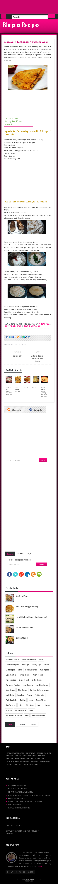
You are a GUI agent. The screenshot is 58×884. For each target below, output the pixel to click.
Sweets (31, 710)
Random (10, 724)
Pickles (29, 695)
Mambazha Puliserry (17, 789)
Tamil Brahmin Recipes (14, 715)
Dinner (20, 669)
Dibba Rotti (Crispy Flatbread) (27, 606)
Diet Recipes (10, 669)
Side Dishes (30, 705)
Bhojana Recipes (21, 24)
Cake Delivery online (29, 659)
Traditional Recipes (38, 715)
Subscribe (10, 554)
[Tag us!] (26, 337)
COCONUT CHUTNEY (26, 825)
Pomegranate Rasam (17, 798)
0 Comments (16, 409)
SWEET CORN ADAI (13, 326)
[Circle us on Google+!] (12, 337)
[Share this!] (7, 337)
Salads (20, 705)
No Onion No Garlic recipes (39, 689)
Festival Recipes (24, 674)
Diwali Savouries (31, 669)
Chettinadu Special (12, 664)
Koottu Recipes (37, 679)
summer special (20, 710)
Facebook (20, 553)
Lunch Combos (28, 684)
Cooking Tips (36, 664)
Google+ (29, 553)
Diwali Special (44, 669)
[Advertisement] (21, 6)
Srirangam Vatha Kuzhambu (20, 792)
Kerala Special (24, 679)
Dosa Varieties (11, 674)
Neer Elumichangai (17, 785)
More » (40, 866)
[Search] (51, 16)
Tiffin (26, 715)
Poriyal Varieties (11, 700)
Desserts (47, 664)
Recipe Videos (41, 700)
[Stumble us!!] (23, 337)
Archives (33, 724)
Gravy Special (38, 674)
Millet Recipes (22, 689)
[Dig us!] (28, 337)
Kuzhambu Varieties (13, 684)
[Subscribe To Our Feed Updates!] (17, 337)
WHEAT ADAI (44, 323)
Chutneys (25, 664)
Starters (9, 710)
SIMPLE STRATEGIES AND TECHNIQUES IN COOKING (26, 832)
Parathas (20, 695)
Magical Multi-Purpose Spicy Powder (25, 801)
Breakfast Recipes (12, 659)
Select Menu (3, 16)
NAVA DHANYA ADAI (31, 326)
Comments (38, 409)
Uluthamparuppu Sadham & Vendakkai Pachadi (29, 795)
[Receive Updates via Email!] (15, 337)
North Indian (10, 695)
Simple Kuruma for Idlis (24, 627)
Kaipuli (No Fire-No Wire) (19, 808)
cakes (41, 659)
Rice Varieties (11, 705)
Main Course (10, 689)
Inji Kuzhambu (14, 805)
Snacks (39, 705)
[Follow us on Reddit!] (20, 337)
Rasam (30, 700)
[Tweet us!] (9, 337)
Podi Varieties (39, 695)
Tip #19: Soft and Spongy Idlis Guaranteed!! (31, 616)
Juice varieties (11, 679)
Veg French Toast (22, 596)
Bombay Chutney (22, 637)
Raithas (22, 700)
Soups (47, 705)
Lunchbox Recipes (42, 684)
